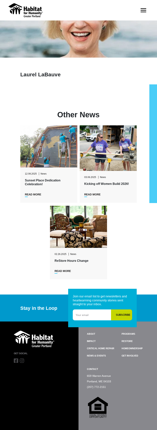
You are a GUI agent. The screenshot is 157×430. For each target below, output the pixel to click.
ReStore (127, 341)
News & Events (96, 355)
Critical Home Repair (100, 348)
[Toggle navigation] (143, 10)
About (91, 334)
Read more (33, 194)
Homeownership (132, 348)
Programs (128, 334)
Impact (91, 341)
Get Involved (130, 355)
